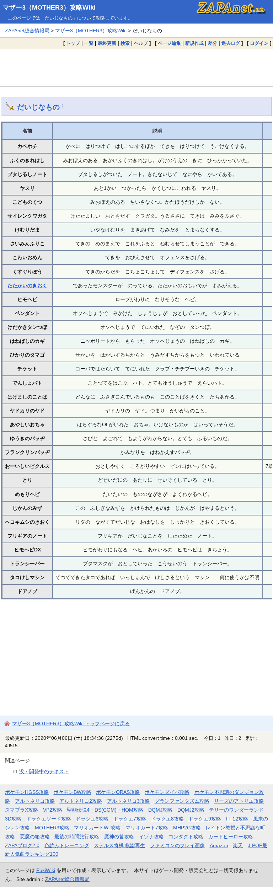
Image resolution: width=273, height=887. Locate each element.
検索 (125, 43)
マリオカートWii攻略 (97, 827)
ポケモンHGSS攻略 (27, 792)
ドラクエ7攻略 (129, 819)
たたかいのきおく (27, 285)
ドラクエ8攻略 (167, 819)
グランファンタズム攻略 (182, 801)
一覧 (88, 43)
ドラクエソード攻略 (48, 819)
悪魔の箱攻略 (35, 836)
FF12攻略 (237, 819)
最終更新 (107, 43)
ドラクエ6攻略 (92, 819)
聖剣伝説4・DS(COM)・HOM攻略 (105, 810)
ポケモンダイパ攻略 (167, 792)
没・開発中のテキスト (44, 771)
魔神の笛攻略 (119, 836)
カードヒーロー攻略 (230, 836)
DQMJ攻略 (160, 810)
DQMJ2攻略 (190, 810)
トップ (73, 43)
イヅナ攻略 (151, 836)
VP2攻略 (52, 810)
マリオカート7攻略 (146, 827)
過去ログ (230, 43)
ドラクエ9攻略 (204, 819)
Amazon (219, 845)
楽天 (238, 845)
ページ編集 (169, 43)
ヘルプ (141, 43)
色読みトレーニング (66, 845)
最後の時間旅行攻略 (76, 836)
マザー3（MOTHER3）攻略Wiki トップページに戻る (71, 723)
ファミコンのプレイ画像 (177, 845)
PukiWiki (45, 870)
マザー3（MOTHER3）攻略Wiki (49, 7)
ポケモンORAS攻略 (118, 792)
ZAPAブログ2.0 (22, 845)
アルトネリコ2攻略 (80, 801)
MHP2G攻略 (187, 827)
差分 (212, 43)
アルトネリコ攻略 (35, 801)
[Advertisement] (136, 68)
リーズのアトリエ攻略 (239, 801)
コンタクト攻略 (185, 836)
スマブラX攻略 (21, 810)
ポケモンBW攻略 (72, 792)
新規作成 (194, 43)
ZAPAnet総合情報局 (27, 30)
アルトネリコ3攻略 (128, 801)
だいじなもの (38, 107)
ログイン (259, 43)
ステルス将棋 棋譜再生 (119, 845)
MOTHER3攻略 (52, 827)
